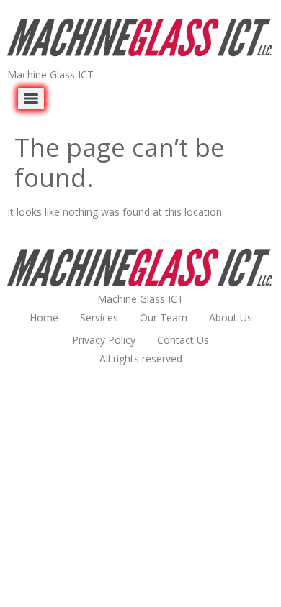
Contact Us (183, 340)
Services (99, 317)
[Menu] (31, 98)
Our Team (163, 317)
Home (44, 317)
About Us (230, 317)
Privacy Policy (103, 340)
